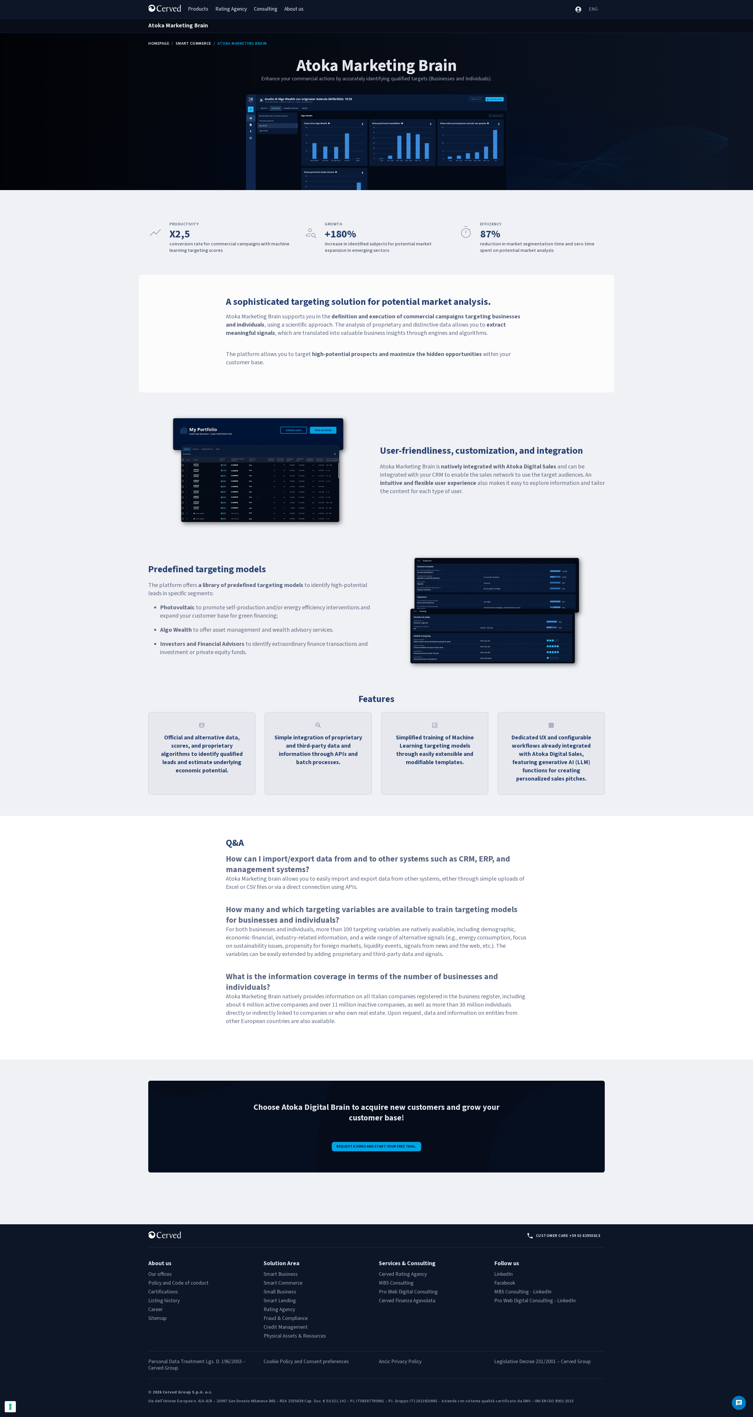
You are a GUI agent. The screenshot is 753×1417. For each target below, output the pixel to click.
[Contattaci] (739, 1403)
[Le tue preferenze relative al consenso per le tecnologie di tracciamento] (10, 1406)
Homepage (158, 43)
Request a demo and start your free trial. (376, 1146)
